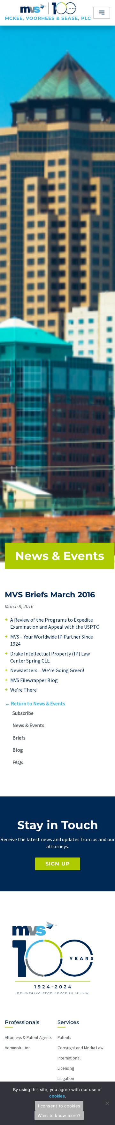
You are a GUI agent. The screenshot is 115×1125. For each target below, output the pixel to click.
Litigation (65, 1078)
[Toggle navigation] (102, 13)
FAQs (17, 762)
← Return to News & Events (35, 703)
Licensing (65, 1068)
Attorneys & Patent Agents (28, 1037)
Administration (18, 1048)
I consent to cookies (59, 1105)
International (68, 1058)
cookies (57, 1095)
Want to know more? (59, 1115)
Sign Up (57, 864)
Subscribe (23, 713)
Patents (64, 1037)
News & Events (59, 556)
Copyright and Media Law (80, 1048)
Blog (17, 750)
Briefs (19, 737)
